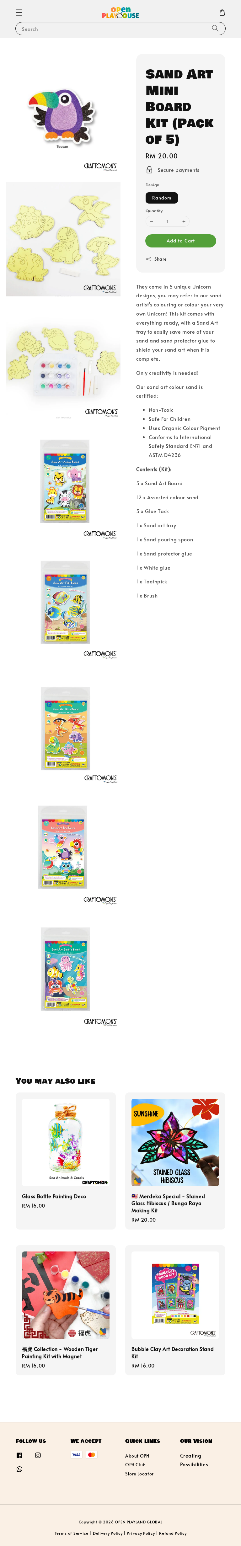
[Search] (215, 28)
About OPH (137, 1456)
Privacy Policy (141, 1533)
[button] (19, 12)
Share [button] (160, 259)
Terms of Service (71, 1533)
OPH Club (135, 1465)
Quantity (154, 211)
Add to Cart (181, 240)
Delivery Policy (108, 1533)
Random (161, 198)
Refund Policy (172, 1533)
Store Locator (139, 1474)
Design (152, 185)
